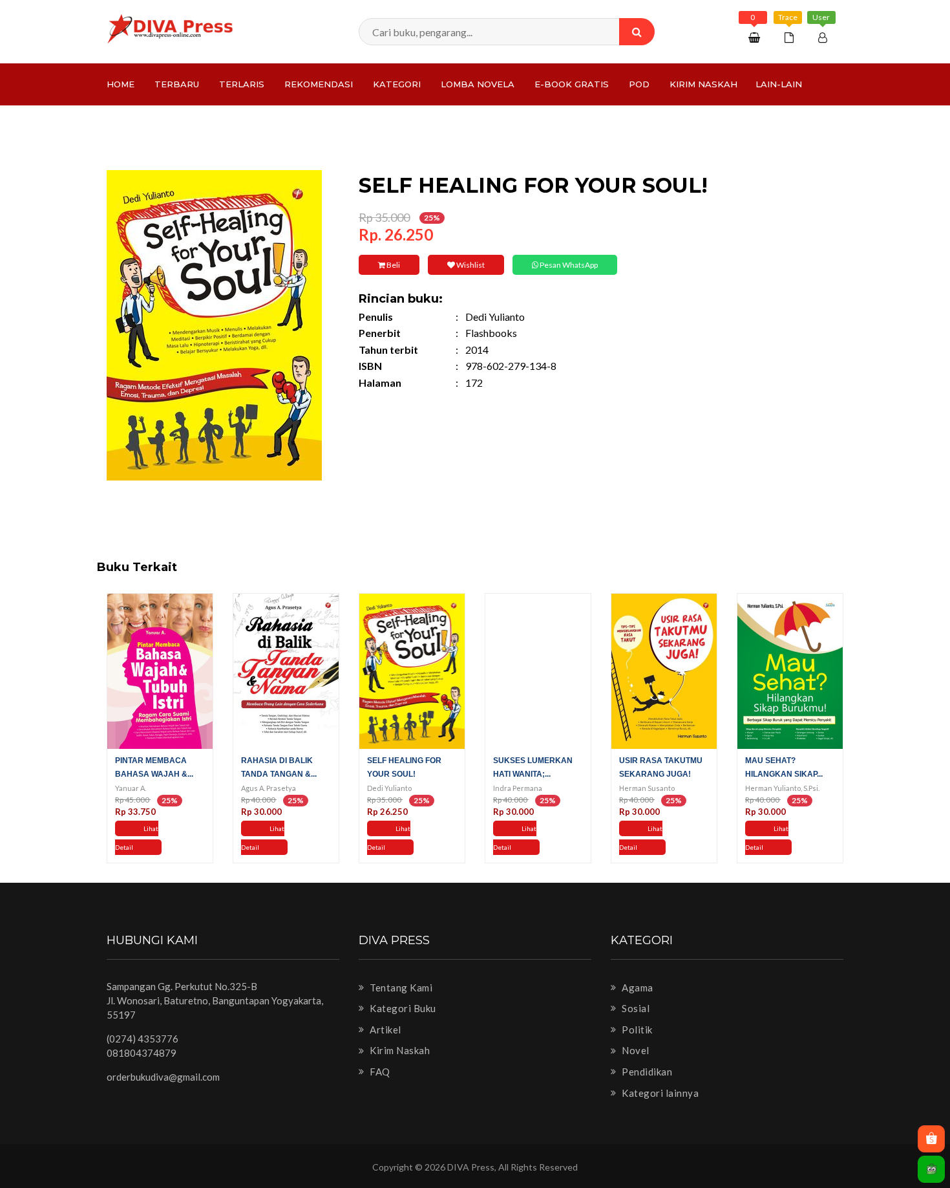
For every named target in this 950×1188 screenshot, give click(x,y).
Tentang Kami (400, 987)
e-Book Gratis (571, 84)
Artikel (384, 1029)
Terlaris (241, 84)
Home (120, 84)
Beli (392, 265)
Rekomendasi (318, 84)
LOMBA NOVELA (477, 84)
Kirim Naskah (703, 84)
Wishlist (470, 265)
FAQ (379, 1071)
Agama (636, 987)
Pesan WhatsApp (568, 265)
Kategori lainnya (659, 1093)
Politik (636, 1029)
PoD (639, 84)
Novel (634, 1050)
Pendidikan (646, 1071)
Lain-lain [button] (778, 84)
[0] (755, 37)
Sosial (634, 1008)
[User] (824, 37)
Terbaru (176, 84)
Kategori (397, 84)
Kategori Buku (402, 1008)
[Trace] (791, 37)
